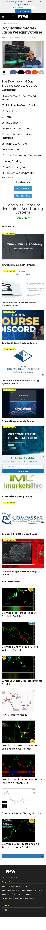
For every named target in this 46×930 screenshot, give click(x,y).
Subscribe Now (23, 471)
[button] (23, 458)
